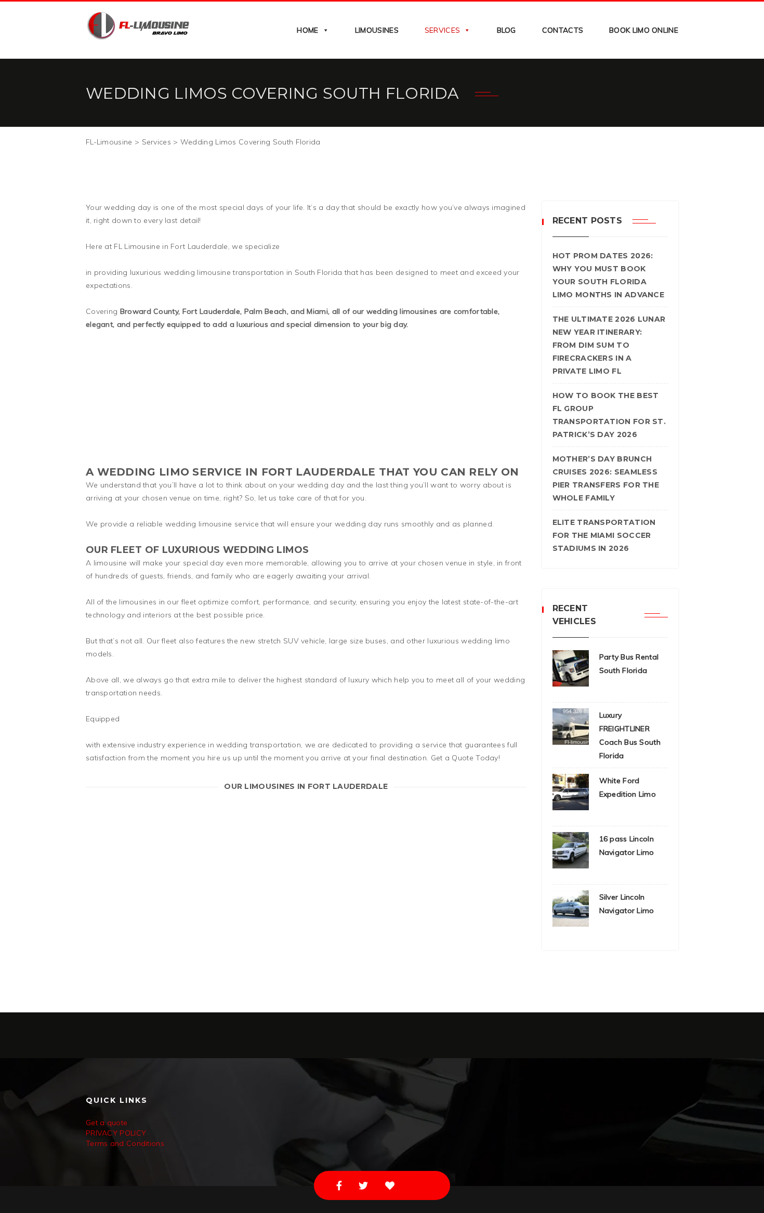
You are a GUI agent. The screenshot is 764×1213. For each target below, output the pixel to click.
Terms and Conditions (125, 1143)
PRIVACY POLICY (116, 1133)
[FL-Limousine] (138, 25)
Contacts (562, 30)
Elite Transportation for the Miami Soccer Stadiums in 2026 (604, 535)
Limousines (377, 30)
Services (442, 30)
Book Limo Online (643, 30)
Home (307, 30)
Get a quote (106, 1122)
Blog (506, 30)
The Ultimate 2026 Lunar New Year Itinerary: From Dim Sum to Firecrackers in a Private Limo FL (609, 345)
